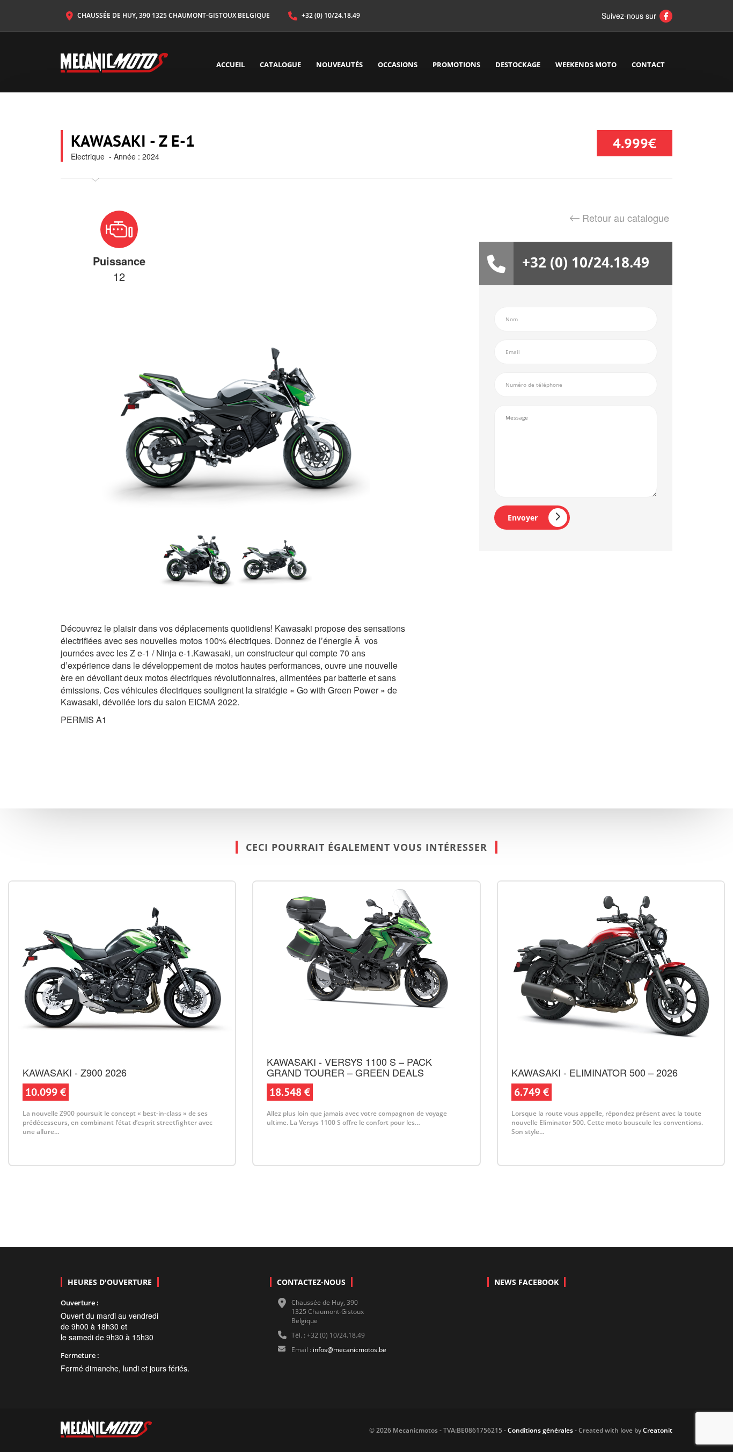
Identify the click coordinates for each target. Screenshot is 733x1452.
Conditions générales (539, 1430)
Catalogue (280, 64)
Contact (648, 64)
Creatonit (657, 1430)
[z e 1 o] (196, 559)
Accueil (230, 64)
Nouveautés (339, 64)
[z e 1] (274, 559)
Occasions (397, 64)
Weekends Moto (586, 64)
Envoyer (523, 517)
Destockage (517, 64)
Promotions (456, 64)
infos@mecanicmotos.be (349, 1349)
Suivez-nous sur (634, 15)
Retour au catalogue (625, 218)
